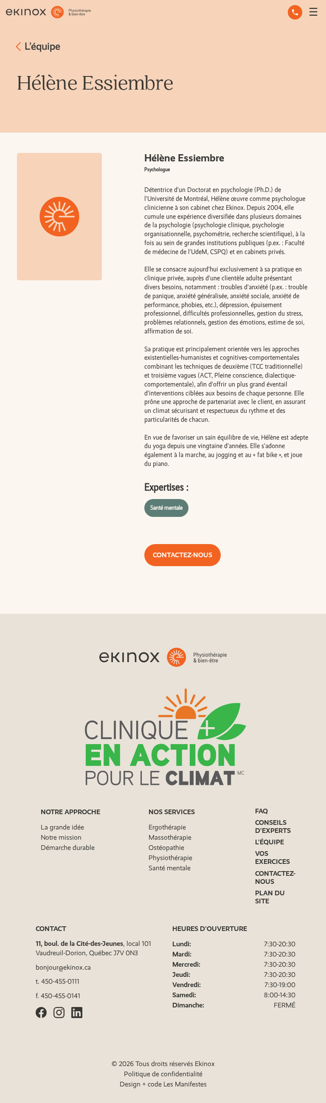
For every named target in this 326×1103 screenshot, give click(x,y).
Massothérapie (170, 837)
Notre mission (61, 837)
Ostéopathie (166, 847)
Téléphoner (295, 12)
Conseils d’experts (273, 826)
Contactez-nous (182, 555)
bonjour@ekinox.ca (63, 967)
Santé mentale (166, 507)
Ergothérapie (167, 827)
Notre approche (70, 812)
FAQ (261, 811)
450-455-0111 (60, 981)
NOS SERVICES (172, 812)
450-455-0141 (60, 996)
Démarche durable (68, 847)
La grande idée (62, 827)
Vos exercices (272, 857)
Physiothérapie (170, 858)
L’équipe (41, 46)
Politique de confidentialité (163, 1074)
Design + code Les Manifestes (163, 1084)
